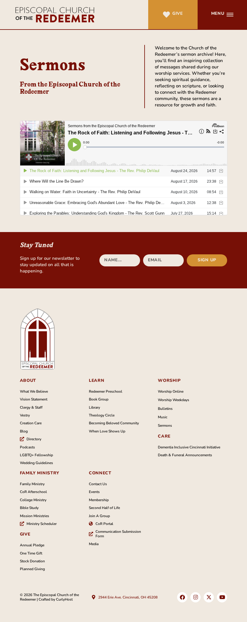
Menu (217, 13)
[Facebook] (182, 597)
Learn (97, 380)
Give (177, 13)
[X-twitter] (209, 597)
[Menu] (230, 14)
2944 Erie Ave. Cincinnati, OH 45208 (128, 597)
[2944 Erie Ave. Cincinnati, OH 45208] (93, 597)
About (28, 380)
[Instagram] (195, 597)
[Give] (166, 14)
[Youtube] (222, 597)
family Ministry (40, 473)
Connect (100, 473)
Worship (169, 380)
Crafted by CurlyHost (56, 599)
